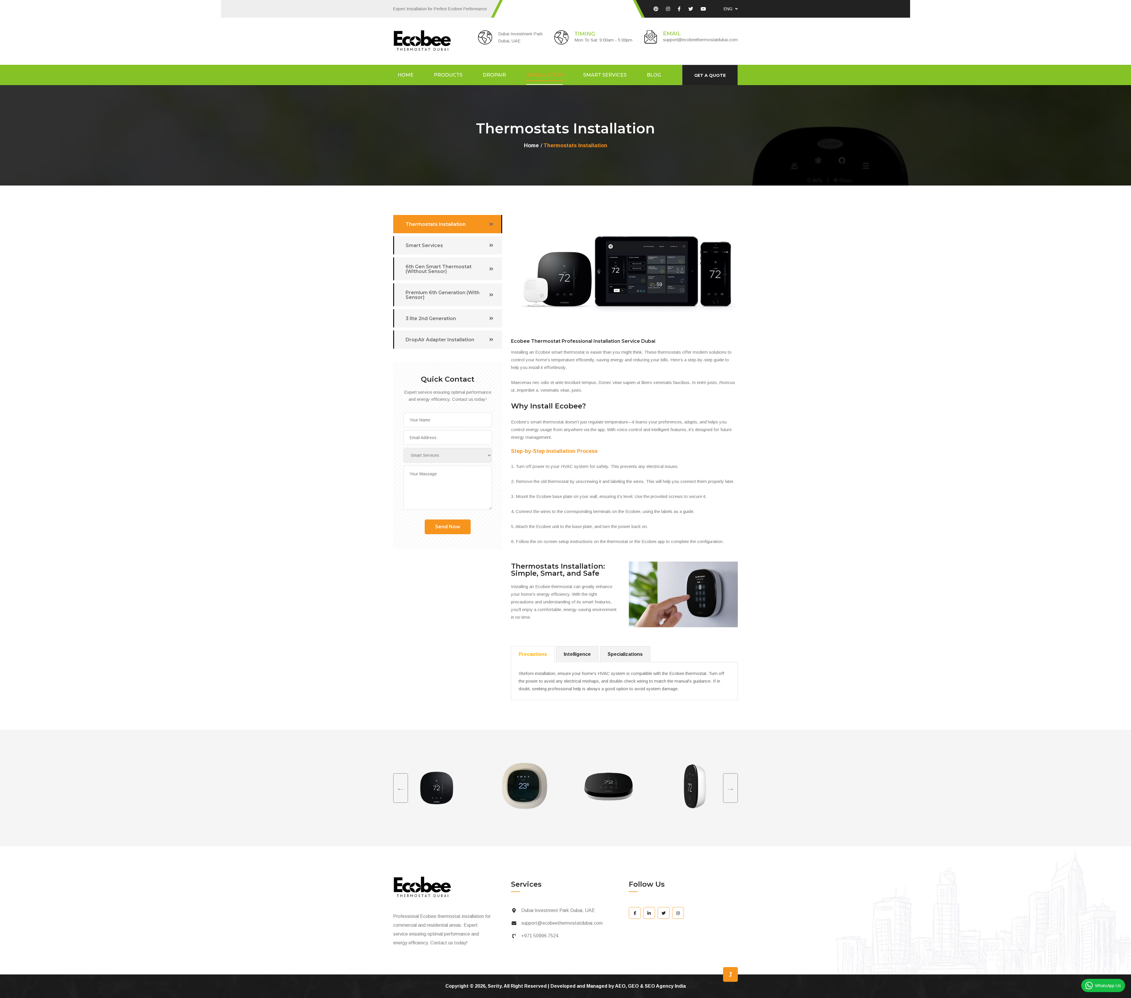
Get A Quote (710, 75)
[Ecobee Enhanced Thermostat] (635, 913)
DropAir (494, 75)
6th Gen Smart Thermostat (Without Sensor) (439, 269)
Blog (654, 75)
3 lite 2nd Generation (431, 318)
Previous (400, 788)
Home (406, 75)
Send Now (447, 526)
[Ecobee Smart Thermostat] (656, 8)
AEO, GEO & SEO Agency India (650, 986)
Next (730, 788)
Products (448, 75)
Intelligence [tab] (577, 654)
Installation (544, 75)
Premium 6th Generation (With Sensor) (442, 295)
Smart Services (604, 75)
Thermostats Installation (436, 224)
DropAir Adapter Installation (440, 339)
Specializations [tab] (625, 654)
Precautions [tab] (533, 654)
